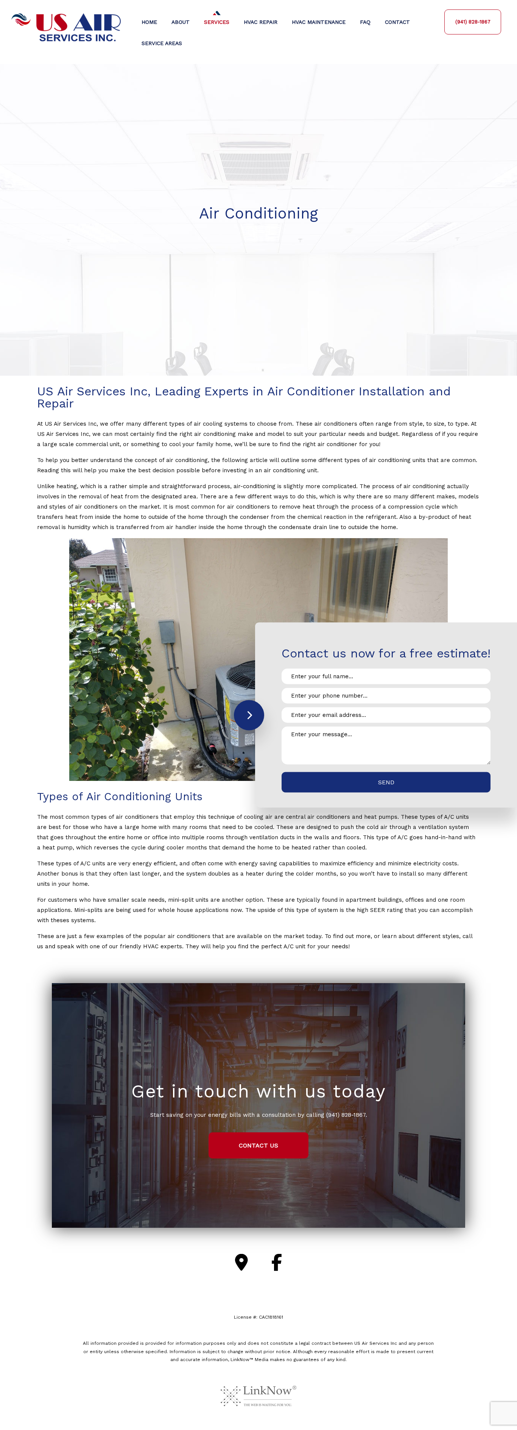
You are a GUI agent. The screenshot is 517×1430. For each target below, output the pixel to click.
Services (216, 22)
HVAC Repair (260, 22)
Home (149, 22)
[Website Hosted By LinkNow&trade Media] (258, 1395)
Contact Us (258, 1145)
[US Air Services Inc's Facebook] (276, 1263)
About (180, 22)
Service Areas (162, 43)
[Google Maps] (241, 1263)
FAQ (365, 22)
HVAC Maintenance (319, 22)
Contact (397, 22)
